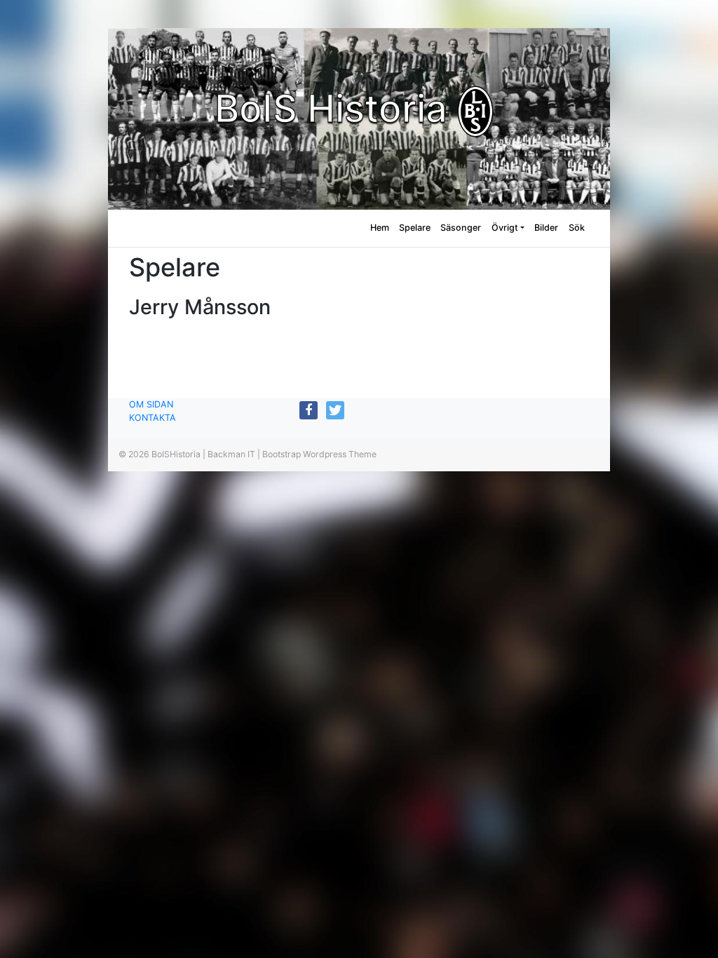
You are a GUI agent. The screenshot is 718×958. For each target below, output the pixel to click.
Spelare (415, 227)
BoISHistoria (176, 454)
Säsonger (460, 227)
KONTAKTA (152, 417)
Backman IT (231, 454)
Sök (577, 227)
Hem (379, 227)
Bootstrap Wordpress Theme (319, 454)
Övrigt (505, 227)
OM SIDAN (151, 404)
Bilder (546, 227)
